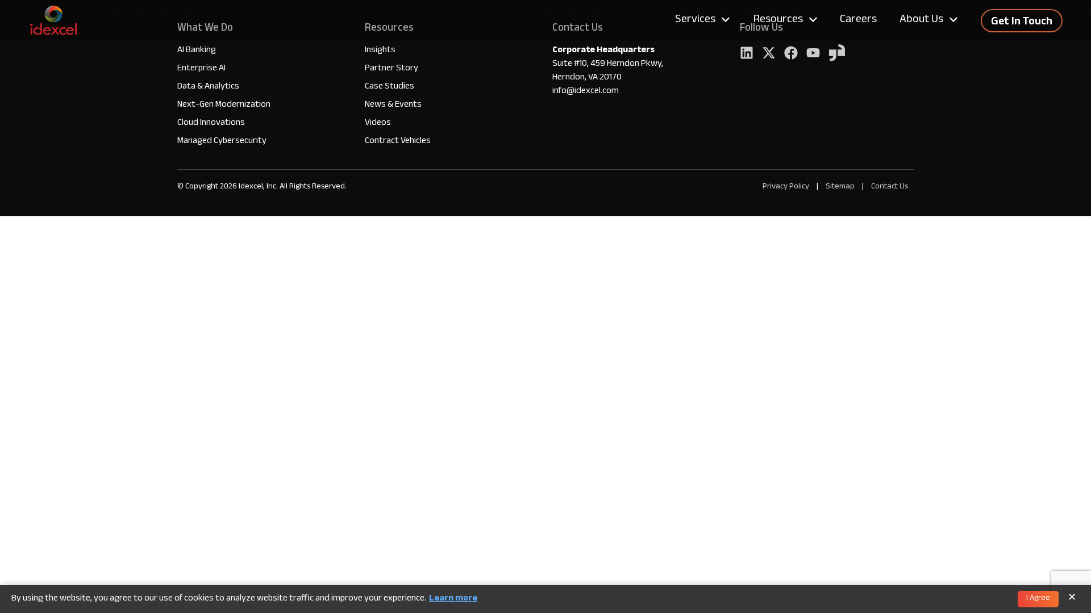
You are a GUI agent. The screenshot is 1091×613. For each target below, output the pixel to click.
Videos (378, 123)
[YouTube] (813, 54)
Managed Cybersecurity (221, 141)
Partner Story (391, 69)
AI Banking (196, 50)
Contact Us (889, 187)
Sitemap (841, 187)
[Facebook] (791, 54)
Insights (380, 50)
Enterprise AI (201, 69)
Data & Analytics (208, 87)
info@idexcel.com (585, 92)
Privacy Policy (786, 187)
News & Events (393, 105)
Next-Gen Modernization (223, 105)
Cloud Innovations (211, 123)
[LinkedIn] (746, 54)
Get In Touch (1021, 22)
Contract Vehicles (398, 141)
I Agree (1038, 599)
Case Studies (389, 87)
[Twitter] (769, 54)
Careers (858, 20)
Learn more (453, 599)
